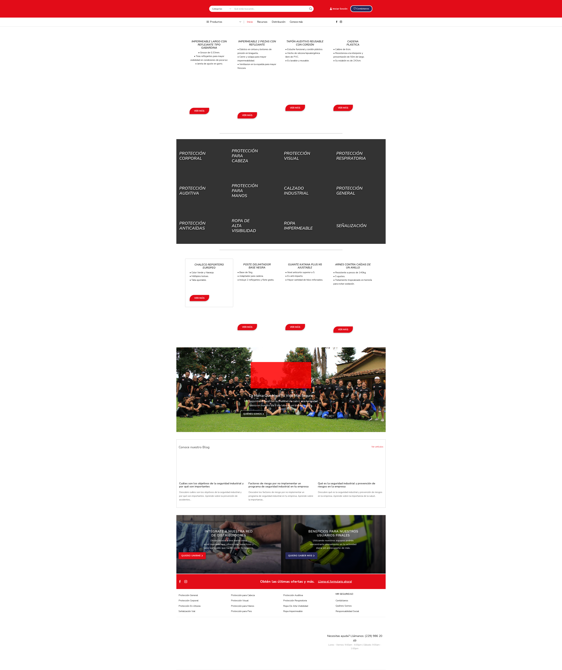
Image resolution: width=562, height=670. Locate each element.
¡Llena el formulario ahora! (335, 581)
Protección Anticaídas (192, 225)
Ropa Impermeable (293, 611)
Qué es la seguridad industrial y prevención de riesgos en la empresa (346, 485)
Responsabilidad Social (347, 611)
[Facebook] (337, 22)
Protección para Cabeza (243, 595)
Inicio (250, 22)
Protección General (188, 595)
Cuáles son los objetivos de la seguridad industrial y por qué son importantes (211, 485)
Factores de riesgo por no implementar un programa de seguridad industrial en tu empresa (279, 485)
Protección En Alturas (190, 606)
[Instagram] (341, 22)
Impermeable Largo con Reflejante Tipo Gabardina (209, 44)
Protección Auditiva (192, 191)
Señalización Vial (187, 611)
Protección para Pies (241, 611)
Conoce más (296, 22)
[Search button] (310, 9)
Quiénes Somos (344, 605)
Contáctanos (342, 600)
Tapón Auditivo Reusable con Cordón (304, 43)
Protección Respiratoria (295, 600)
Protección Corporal (192, 156)
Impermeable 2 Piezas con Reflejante (257, 43)
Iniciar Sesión (340, 8)
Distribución (278, 22)
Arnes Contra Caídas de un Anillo (353, 266)
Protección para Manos (242, 606)
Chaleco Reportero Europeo (209, 266)
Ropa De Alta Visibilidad (295, 606)
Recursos (262, 22)
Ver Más (199, 110)
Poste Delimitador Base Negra (257, 266)
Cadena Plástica (353, 43)
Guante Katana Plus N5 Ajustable (305, 266)
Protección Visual (240, 600)
